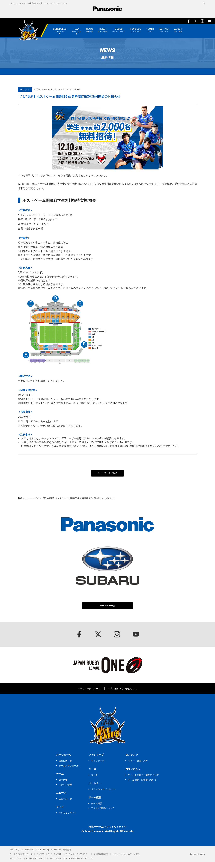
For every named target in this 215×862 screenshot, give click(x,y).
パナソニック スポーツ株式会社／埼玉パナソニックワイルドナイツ (38, 3)
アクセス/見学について (102, 808)
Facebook (29, 850)
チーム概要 (96, 803)
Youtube (57, 850)
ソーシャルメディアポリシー (77, 854)
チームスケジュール (69, 765)
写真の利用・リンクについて (122, 688)
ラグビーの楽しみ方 (138, 761)
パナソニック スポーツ (89, 688)
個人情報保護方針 (101, 854)
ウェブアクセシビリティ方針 (49, 854)
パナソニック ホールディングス (126, 854)
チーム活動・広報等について (142, 780)
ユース (94, 775)
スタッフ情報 (65, 784)
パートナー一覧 (107, 605)
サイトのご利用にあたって (21, 854)
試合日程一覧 (65, 761)
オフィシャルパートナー (103, 789)
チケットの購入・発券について (143, 775)
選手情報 (63, 780)
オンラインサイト (67, 813)
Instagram (47, 850)
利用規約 (67, 850)
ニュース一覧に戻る (107, 473)
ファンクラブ (97, 761)
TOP (20, 498)
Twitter (38, 850)
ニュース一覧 (32, 498)
